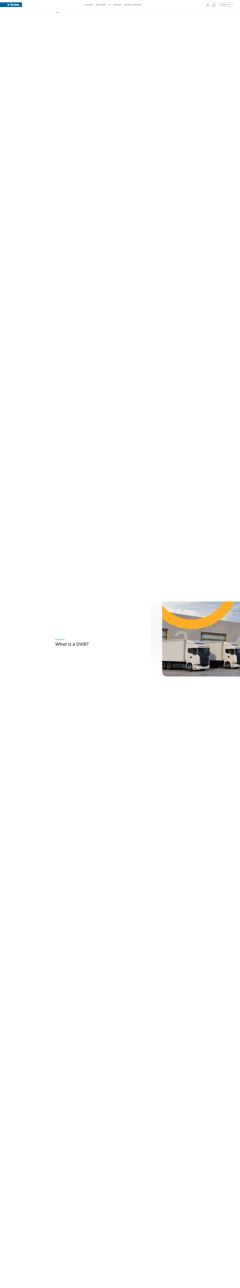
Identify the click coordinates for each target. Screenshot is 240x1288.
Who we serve (101, 5)
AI (109, 5)
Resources (117, 5)
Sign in (208, 5)
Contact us (225, 5)
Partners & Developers (133, 5)
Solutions (89, 5)
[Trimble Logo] (11, 4)
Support (214, 5)
